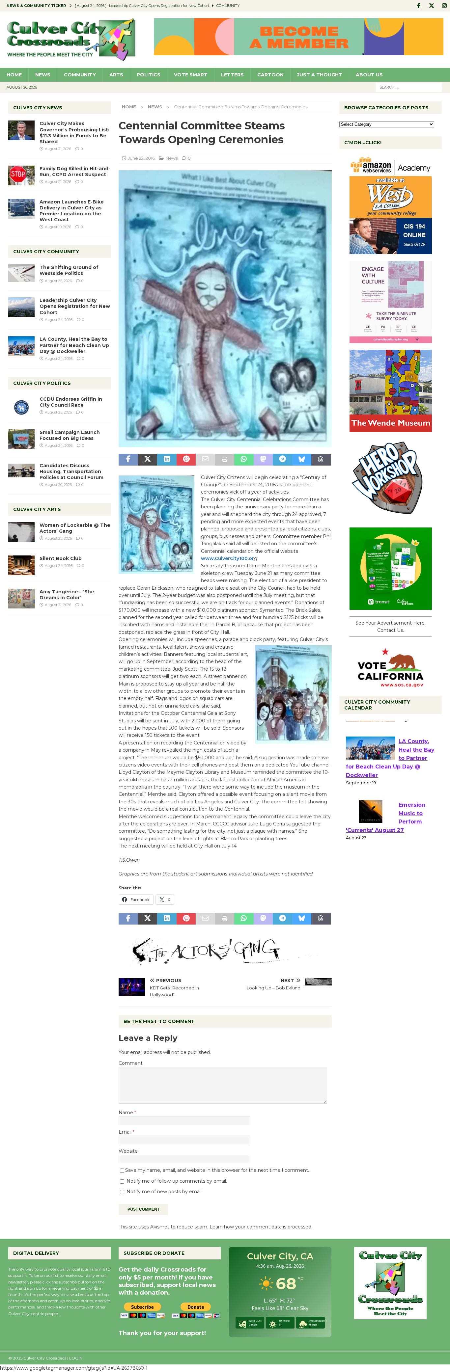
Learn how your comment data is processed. (261, 1227)
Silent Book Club (61, 558)
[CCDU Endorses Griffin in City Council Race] (21, 406)
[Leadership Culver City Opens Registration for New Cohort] (21, 307)
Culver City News (37, 108)
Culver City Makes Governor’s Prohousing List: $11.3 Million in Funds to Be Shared (74, 133)
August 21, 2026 (58, 149)
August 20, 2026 (58, 484)
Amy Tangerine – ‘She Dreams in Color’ (67, 595)
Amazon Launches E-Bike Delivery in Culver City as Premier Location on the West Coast (72, 211)
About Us (369, 75)
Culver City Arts (37, 509)
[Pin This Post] (186, 460)
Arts (116, 75)
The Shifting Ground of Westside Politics (69, 270)
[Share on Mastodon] (263, 460)
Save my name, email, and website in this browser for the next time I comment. (217, 1170)
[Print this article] (224, 460)
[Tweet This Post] (147, 460)
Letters (232, 75)
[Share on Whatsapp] (243, 460)
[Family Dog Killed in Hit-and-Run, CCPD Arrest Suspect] (21, 175)
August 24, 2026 (58, 319)
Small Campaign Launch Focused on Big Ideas (70, 435)
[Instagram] (444, 6)
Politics (148, 75)
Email (126, 1132)
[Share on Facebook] (128, 460)
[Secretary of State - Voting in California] (391, 683)
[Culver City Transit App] (391, 606)
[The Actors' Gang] (225, 961)
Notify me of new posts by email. (165, 1192)
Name (126, 1113)
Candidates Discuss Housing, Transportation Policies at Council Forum (71, 471)
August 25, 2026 (58, 281)
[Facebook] (418, 6)
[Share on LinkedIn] (166, 460)
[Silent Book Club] (21, 565)
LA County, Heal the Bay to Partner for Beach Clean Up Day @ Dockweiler (74, 345)
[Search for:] (409, 87)
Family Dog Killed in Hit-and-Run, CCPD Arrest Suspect (75, 171)
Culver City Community (46, 252)
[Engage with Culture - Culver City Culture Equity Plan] (391, 339)
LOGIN (75, 1358)
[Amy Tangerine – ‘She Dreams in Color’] (21, 598)
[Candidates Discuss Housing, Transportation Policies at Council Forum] (21, 472)
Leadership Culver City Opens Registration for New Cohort (75, 306)
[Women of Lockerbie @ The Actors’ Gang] (21, 532)
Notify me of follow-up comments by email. (177, 1181)
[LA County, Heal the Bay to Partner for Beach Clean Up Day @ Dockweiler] (21, 346)
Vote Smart (191, 75)
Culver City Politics (42, 383)
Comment (131, 1063)
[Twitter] (431, 6)
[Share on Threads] (320, 460)
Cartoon (270, 75)
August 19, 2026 (58, 227)
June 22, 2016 (141, 158)
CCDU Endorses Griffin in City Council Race (71, 402)
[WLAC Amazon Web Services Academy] (391, 251)
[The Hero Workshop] (391, 517)
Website (128, 1151)
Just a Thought (319, 75)
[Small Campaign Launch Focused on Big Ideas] (21, 439)
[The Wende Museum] (391, 428)
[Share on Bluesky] (301, 460)
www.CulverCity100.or (227, 558)
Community (80, 75)
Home (14, 75)
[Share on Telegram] (282, 460)
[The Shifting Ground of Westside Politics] (21, 273)
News (42, 75)
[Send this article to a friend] (205, 460)
